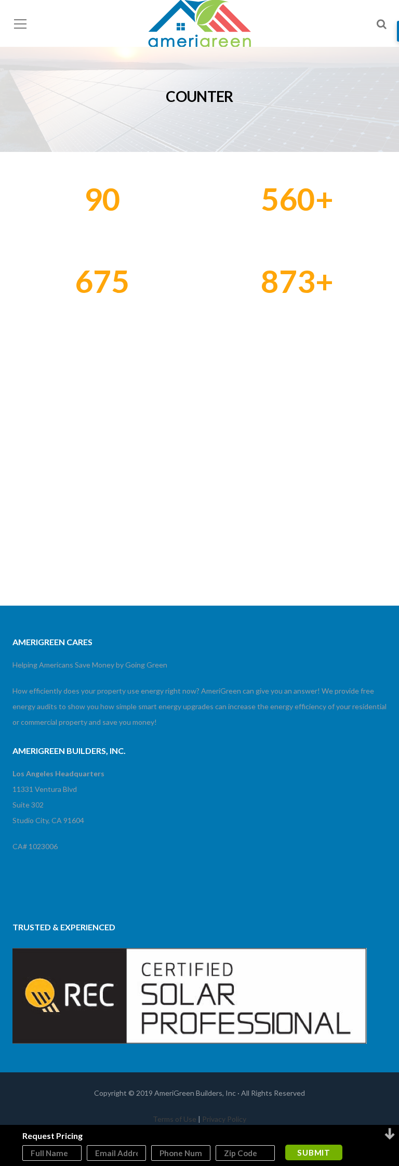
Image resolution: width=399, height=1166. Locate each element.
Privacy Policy (224, 1118)
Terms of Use (174, 1118)
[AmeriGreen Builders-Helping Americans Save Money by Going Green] (199, 24)
